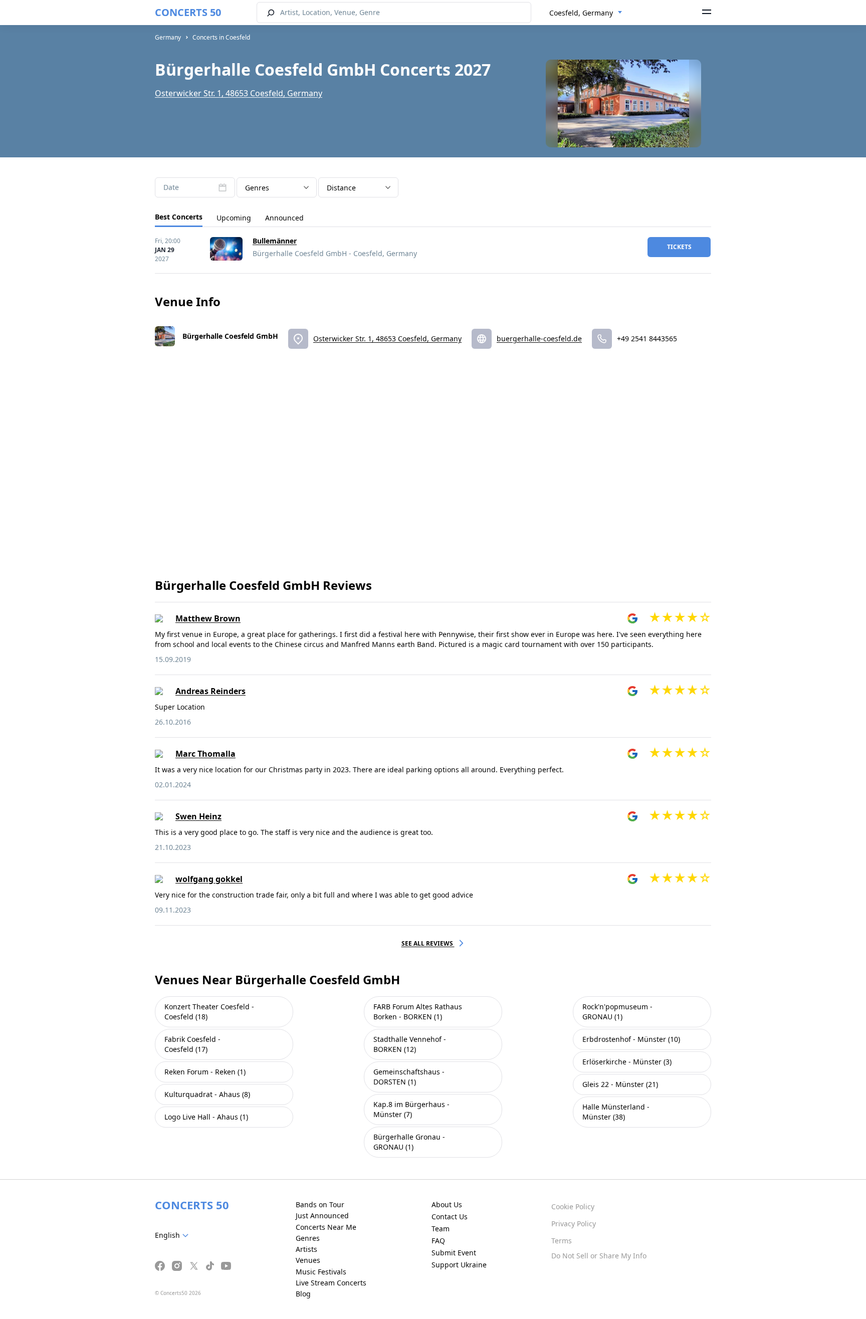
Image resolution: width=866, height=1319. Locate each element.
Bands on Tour (320, 1204)
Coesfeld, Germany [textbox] (581, 13)
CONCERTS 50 (188, 12)
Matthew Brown (208, 618)
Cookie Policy (572, 1206)
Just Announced (322, 1215)
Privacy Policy (573, 1223)
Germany (168, 37)
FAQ (438, 1240)
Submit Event (453, 1252)
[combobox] (585, 13)
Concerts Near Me (326, 1227)
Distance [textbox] (341, 187)
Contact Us (449, 1216)
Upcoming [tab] (233, 218)
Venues (308, 1260)
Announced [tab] (284, 218)
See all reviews (428, 943)
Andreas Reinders (210, 691)
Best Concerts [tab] (178, 217)
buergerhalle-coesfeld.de (539, 338)
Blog (303, 1293)
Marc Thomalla (205, 753)
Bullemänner (275, 241)
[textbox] (173, 1235)
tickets (679, 247)
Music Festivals (321, 1271)
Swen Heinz (198, 816)
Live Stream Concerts (331, 1282)
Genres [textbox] (257, 187)
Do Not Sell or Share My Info (598, 1255)
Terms (561, 1240)
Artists (306, 1249)
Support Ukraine (459, 1264)
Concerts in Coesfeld (221, 37)
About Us (446, 1204)
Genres (308, 1238)
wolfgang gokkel (209, 879)
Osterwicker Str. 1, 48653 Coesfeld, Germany (238, 93)
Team (440, 1228)
